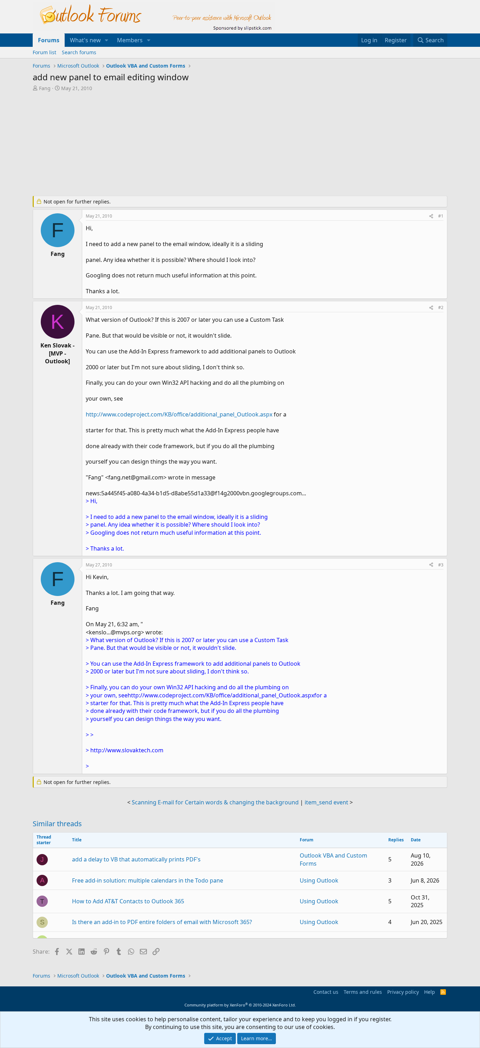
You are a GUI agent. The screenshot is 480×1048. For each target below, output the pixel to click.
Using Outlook (319, 880)
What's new (85, 40)
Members (130, 40)
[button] (107, 40)
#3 (440, 565)
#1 (440, 216)
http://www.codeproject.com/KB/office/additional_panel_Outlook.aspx (179, 414)
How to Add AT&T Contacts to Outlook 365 (128, 901)
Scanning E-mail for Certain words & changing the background (215, 802)
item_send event (326, 802)
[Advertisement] (203, 144)
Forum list (44, 52)
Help (429, 992)
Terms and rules (363, 992)
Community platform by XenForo (240, 1005)
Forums (48, 40)
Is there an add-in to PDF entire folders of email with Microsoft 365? (162, 922)
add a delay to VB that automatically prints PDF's (136, 859)
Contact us (325, 992)
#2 (440, 307)
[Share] (431, 216)
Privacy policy (403, 992)
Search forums (79, 52)
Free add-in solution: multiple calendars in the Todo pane (147, 880)
